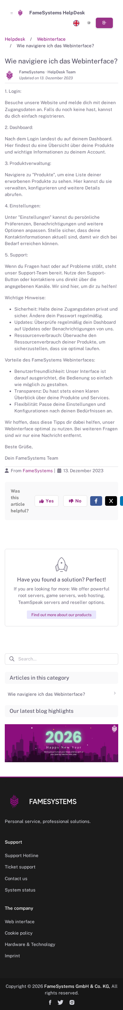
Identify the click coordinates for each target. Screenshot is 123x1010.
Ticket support (20, 866)
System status (20, 889)
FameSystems (38, 470)
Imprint (12, 955)
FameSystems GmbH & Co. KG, (77, 986)
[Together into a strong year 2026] (61, 739)
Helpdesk (15, 39)
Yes (48, 500)
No (77, 500)
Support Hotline (22, 855)
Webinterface (51, 39)
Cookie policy (19, 932)
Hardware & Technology (30, 944)
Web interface (20, 921)
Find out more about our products (61, 614)
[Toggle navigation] (11, 13)
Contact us (16, 878)
